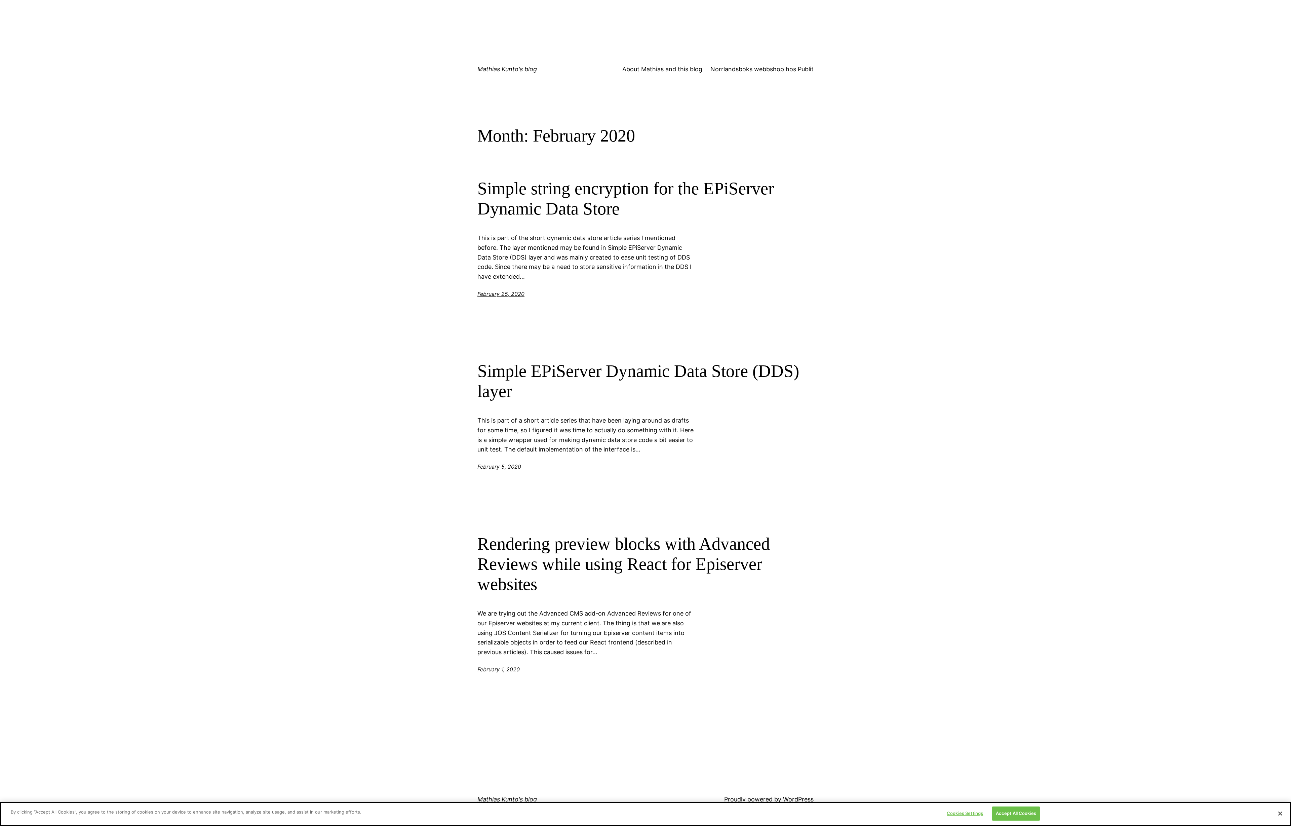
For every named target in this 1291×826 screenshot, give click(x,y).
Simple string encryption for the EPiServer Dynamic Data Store (625, 198)
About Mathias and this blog (662, 69)
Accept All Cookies (1016, 813)
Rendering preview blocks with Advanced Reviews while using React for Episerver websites (623, 564)
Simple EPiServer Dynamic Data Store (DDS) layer (638, 381)
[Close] (1280, 813)
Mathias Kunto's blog (507, 69)
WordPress (798, 799)
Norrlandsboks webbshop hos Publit (762, 69)
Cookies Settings (965, 813)
